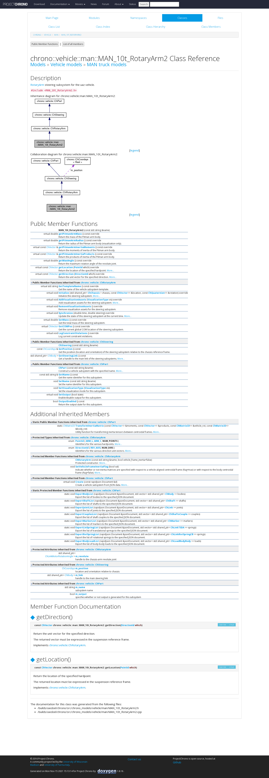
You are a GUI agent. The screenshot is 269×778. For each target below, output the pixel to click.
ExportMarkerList (85, 520)
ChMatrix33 (69, 425)
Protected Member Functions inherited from (76, 456)
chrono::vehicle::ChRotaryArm (98, 282)
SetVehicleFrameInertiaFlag (91, 466)
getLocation (66, 267)
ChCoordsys (49, 349)
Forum (105, 4)
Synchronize (66, 313)
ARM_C (97, 441)
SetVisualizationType (71, 388)
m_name (80, 587)
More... (110, 270)
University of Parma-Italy (57, 764)
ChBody (52, 355)
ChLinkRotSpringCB (182, 534)
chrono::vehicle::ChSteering (97, 341)
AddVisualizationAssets (72, 299)
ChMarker (174, 520)
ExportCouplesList (86, 514)
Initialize (64, 292)
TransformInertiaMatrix (89, 425)
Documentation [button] (59, 4)
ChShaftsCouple (178, 514)
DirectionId (81, 274)
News (94, 4)
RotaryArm (37, 85)
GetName (64, 374)
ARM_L (89, 441)
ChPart (63, 367)
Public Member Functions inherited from (74, 282)
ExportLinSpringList (86, 527)
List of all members (73, 44)
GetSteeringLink (68, 355)
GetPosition (65, 349)
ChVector (51, 247)
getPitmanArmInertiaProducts (76, 254)
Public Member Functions (45, 44)
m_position (81, 568)
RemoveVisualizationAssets (75, 306)
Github (177, 762)
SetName (64, 381)
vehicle (47, 35)
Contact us (134, 759)
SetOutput (65, 394)
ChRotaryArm (83, 459)
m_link (79, 575)
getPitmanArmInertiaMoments (77, 247)
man (56, 35)
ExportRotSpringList (87, 534)
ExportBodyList (84, 494)
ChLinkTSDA (177, 527)
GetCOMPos (65, 326)
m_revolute (82, 556)
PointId (78, 267)
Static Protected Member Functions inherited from (76, 490)
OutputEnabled (67, 401)
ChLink (169, 507)
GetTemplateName (70, 286)
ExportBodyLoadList (87, 541)
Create (79, 481)
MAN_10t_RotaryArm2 (71, 35)
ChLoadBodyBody (181, 541)
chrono (37, 35)
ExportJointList (84, 507)
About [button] (118, 4)
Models (38, 64)
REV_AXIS (96, 447)
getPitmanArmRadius (71, 240)
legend (134, 150)
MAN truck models (106, 64)
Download (39, 4)
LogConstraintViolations (73, 333)
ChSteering (65, 345)
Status (132, 4)
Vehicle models (66, 64)
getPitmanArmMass (70, 233)
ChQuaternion (156, 292)
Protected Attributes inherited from (71, 549)
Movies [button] (79, 4)
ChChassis (94, 292)
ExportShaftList (84, 500)
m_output (81, 594)
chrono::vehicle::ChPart (94, 364)
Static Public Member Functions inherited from (74, 422)
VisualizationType (98, 299)
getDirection (66, 274)
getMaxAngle (66, 260)
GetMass (64, 319)
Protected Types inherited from (69, 437)
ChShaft (170, 500)
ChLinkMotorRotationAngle (59, 556)
